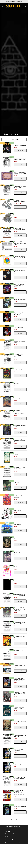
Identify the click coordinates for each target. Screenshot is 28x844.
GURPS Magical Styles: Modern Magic (20, 186)
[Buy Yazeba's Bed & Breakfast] (7, 499)
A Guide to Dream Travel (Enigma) (19, 707)
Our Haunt (17, 552)
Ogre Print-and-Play (19, 665)
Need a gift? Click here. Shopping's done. (14, 1)
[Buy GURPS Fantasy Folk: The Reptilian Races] (7, 781)
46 (16, 819)
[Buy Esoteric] (7, 584)
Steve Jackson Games (11, 833)
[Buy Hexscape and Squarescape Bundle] (7, 204)
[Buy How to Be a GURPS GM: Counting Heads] (7, 598)
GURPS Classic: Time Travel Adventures (19, 637)
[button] (25, 6)
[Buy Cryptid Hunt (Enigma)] (7, 725)
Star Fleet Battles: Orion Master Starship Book (20, 285)
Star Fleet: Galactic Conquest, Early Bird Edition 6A (19, 609)
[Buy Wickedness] (7, 513)
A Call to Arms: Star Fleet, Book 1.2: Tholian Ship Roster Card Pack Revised (19, 792)
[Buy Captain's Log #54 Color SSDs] (7, 316)
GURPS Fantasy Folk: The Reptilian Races (19, 778)
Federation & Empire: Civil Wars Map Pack (19, 257)
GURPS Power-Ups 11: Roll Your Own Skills (20, 158)
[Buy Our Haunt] (7, 556)
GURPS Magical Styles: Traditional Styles (20, 468)
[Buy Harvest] (7, 457)
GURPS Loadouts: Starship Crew (18, 651)
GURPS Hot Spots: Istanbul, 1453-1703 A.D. (19, 440)
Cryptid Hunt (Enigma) (20, 721)
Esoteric (16, 581)
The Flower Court (19, 567)
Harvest (16, 454)
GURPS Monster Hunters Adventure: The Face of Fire (19, 679)
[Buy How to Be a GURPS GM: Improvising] (7, 626)
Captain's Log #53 (18, 764)
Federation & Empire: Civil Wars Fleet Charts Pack (20, 243)
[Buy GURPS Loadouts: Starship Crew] (7, 654)
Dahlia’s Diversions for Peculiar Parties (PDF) (20, 172)
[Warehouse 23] (13, 6)
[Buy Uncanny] (7, 485)
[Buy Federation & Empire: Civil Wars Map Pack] (7, 260)
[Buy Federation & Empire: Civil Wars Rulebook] (7, 274)
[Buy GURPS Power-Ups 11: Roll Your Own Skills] (7, 162)
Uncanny (16, 482)
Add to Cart (20, 150)
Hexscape (16, 215)
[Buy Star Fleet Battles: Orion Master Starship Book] (7, 288)
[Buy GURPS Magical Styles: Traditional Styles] (7, 471)
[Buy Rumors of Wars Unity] (7, 302)
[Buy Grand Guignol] (7, 401)
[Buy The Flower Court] (7, 570)
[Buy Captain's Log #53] (7, 767)
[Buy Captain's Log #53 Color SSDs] (7, 753)
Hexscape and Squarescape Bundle (19, 201)
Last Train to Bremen (19, 369)
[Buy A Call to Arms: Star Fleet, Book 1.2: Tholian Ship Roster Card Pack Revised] (7, 795)
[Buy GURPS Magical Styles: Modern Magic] (7, 190)
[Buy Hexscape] (7, 218)
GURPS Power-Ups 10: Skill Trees (20, 735)
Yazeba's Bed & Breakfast (18, 496)
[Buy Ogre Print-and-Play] (7, 668)
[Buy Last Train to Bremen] (7, 373)
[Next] (20, 819)
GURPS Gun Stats (19, 384)
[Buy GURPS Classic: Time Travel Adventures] (7, 640)
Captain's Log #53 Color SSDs (18, 749)
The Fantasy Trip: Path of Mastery (20, 426)
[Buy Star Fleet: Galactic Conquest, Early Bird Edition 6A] (7, 612)
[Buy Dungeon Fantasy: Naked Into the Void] (7, 232)
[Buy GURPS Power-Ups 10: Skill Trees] (7, 739)
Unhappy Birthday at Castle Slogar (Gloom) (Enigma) (19, 693)
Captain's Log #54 (18, 327)
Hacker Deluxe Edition (20, 806)
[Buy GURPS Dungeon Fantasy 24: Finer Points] (7, 359)
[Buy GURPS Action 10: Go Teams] (7, 344)
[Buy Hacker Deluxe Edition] (7, 809)
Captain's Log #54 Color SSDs (18, 313)
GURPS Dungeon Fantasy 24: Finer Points (18, 356)
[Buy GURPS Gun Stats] (7, 387)
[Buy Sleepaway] (7, 542)
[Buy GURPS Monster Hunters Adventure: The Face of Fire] (7, 682)
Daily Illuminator (9, 839)
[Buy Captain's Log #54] (7, 330)
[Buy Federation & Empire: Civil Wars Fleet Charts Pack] (7, 246)
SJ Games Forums (9, 836)
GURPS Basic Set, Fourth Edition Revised (20, 144)
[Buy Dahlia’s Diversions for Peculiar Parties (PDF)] (7, 176)
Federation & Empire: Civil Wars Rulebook (19, 271)
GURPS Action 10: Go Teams (20, 341)
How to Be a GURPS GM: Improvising (19, 623)
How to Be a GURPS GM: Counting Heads (19, 595)
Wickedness (17, 510)
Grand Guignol (18, 398)
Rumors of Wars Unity (20, 299)
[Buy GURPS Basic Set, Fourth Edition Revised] (7, 147)
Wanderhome (17, 524)
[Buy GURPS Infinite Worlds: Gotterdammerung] (7, 415)
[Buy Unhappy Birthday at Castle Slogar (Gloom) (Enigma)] (7, 696)
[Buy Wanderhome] (7, 527)
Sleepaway (17, 538)
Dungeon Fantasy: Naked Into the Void (19, 229)
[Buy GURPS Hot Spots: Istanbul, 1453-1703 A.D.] (7, 443)
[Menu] (2, 6)
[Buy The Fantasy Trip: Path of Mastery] (7, 429)
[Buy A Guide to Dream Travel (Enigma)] (7, 710)
